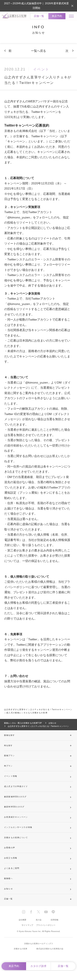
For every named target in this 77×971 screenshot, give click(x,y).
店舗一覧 (39, 16)
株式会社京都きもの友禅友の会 (49, 949)
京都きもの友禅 (20, 949)
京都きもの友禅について (16, 838)
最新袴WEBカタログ (14, 807)
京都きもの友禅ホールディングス (38, 944)
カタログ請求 (38, 966)
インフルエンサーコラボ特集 (18, 827)
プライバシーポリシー (45, 925)
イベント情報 (10, 776)
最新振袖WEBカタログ (15, 797)
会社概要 (22, 920)
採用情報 (54, 920)
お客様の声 (9, 848)
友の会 (38, 920)
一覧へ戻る (38, 50)
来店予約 (57, 16)
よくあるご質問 (11, 868)
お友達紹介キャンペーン (16, 817)
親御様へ (8, 878)
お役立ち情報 (10, 858)
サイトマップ (27, 925)
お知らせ (8, 889)
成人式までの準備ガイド (16, 786)
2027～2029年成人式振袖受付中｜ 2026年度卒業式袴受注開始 (36, 5)
